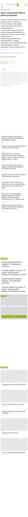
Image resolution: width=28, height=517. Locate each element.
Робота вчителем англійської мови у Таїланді (13, 412)
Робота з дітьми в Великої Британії (13, 453)
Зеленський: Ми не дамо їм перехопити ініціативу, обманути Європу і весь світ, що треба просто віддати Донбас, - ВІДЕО (13, 156)
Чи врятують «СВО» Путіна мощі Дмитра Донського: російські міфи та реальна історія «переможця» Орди (13, 185)
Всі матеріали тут (14, 316)
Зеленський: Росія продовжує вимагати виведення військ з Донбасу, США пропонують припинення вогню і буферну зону (13, 196)
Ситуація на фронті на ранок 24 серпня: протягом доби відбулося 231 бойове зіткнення (13, 167)
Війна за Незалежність (14, 306)
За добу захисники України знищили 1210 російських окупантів (12, 264)
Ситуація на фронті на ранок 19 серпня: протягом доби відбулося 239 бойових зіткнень (13, 289)
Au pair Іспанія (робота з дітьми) (13, 404)
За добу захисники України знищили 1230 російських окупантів (14, 147)
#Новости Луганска (5, 53)
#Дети (21, 53)
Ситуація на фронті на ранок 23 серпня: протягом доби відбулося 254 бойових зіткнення (13, 207)
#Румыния (17, 53)
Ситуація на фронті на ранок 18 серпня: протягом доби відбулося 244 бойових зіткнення (14, 272)
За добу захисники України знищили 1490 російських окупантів (14, 175)
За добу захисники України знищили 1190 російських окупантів (12, 281)
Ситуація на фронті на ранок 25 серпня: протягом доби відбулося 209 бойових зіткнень (13, 138)
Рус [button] (26, 4)
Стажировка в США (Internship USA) (14, 384)
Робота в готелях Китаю (10, 433)
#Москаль (12, 53)
